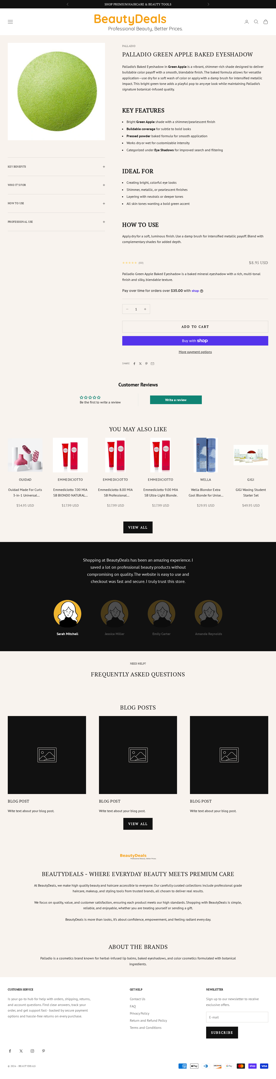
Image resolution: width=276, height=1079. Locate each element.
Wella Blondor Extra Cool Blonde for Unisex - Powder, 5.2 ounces (206, 492)
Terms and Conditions (146, 1027)
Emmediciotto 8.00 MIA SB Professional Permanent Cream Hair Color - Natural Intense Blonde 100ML (115, 492)
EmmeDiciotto (70, 479)
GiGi (250, 479)
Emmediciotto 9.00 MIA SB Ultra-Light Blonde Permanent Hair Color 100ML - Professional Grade (160, 492)
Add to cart (195, 326)
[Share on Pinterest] (146, 363)
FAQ (133, 1006)
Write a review (176, 400)
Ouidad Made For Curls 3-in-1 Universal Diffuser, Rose (25, 492)
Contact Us (137, 999)
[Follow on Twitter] (21, 1051)
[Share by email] (152, 363)
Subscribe (222, 1032)
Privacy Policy (139, 1013)
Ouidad (25, 479)
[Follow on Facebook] (10, 1051)
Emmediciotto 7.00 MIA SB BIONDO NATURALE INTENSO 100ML (70, 492)
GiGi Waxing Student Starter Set (251, 492)
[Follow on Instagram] (32, 1051)
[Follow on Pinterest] (43, 1051)
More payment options (195, 352)
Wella (205, 479)
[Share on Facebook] (134, 363)
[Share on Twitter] (140, 363)
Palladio (128, 46)
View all (138, 527)
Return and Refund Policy (148, 1020)
